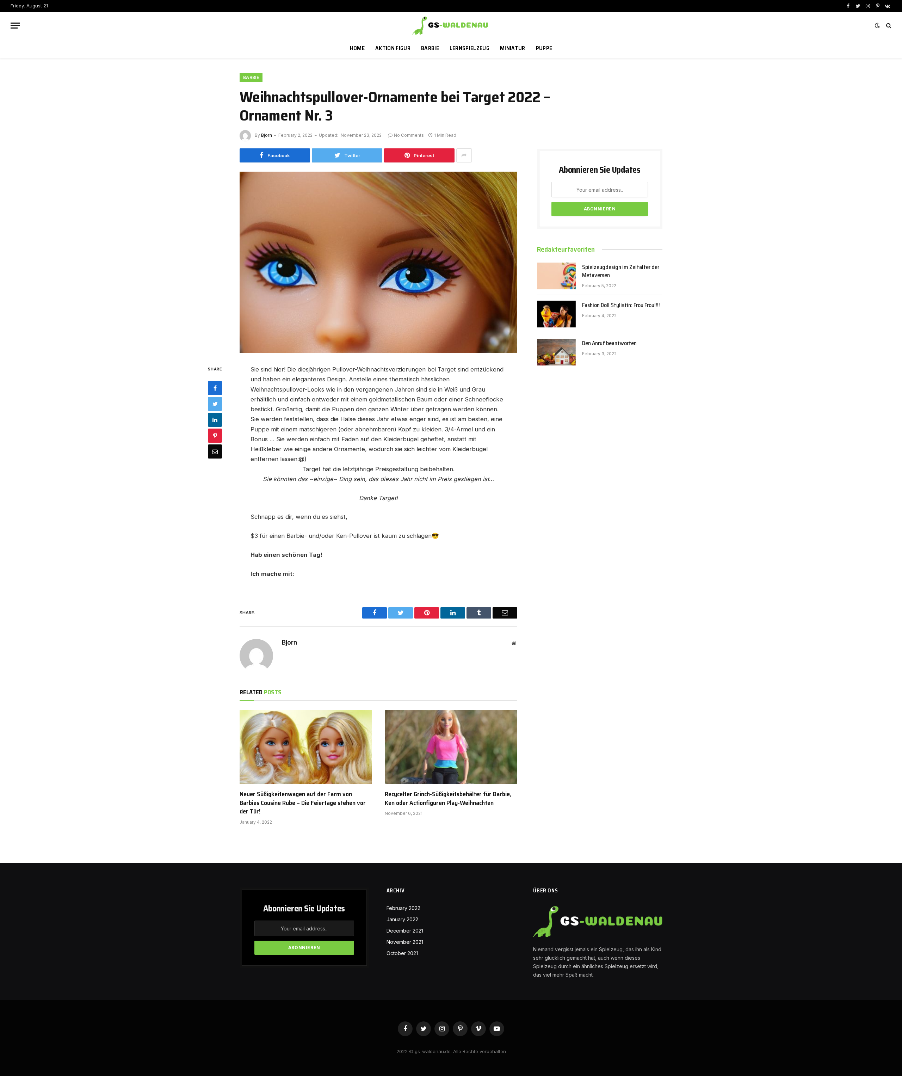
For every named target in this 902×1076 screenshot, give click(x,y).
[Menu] (15, 25)
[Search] (888, 25)
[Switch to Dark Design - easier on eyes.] (877, 25)
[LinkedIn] (215, 420)
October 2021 (402, 953)
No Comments (409, 135)
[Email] (215, 451)
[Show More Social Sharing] (464, 155)
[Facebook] (215, 388)
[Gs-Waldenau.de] (451, 25)
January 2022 (402, 919)
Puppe (544, 48)
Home (357, 48)
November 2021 (405, 942)
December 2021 (405, 931)
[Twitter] (215, 404)
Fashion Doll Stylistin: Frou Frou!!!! (621, 305)
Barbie (430, 48)
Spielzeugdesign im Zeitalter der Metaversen (620, 271)
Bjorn (266, 135)
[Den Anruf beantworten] (556, 352)
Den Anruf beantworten (609, 343)
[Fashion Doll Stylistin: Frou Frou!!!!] (556, 314)
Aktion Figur (392, 48)
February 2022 (403, 908)
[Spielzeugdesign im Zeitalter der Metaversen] (556, 276)
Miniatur (512, 48)
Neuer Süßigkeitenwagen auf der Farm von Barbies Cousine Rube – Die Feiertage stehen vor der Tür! (303, 803)
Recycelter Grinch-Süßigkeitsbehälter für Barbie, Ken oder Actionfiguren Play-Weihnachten (448, 798)
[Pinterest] (215, 436)
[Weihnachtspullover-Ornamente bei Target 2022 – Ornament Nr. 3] (378, 262)
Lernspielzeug (469, 48)
